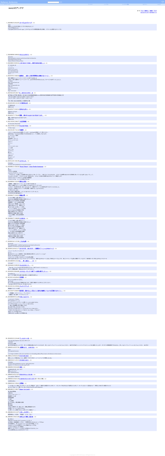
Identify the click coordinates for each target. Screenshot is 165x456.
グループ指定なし (145, 10)
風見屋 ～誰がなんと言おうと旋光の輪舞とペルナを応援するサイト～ (40, 290)
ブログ (155, 10)
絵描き (151, 10)
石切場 (21, 277)
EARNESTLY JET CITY (27, 378)
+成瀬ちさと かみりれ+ (27, 347)
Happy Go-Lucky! (24, 389)
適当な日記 (22, 181)
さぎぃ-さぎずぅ (24, 412)
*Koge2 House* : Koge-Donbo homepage (31, 166)
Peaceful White (23, 125)
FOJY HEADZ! (24, 356)
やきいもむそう (24, 297)
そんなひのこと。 (24, 265)
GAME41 (22, 218)
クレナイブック (24, 286)
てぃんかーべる (24, 338)
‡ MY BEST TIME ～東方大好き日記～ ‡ (31, 63)
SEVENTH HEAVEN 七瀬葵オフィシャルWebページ (36, 248)
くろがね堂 (22, 241)
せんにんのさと (24, 54)
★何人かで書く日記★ (26, 416)
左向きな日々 (23, 109)
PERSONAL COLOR (25, 374)
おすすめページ (153, 12)
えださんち (22, 161)
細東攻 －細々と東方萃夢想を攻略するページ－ (34, 75)
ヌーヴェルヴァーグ (25, 22)
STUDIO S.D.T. (24, 360)
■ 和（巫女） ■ (26, 261)
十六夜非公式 (23, 103)
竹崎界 (21, 130)
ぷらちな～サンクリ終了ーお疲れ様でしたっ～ (33, 271)
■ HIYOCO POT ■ (26, 93)
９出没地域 (22, 121)
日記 (20, 367)
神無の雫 (22, 195)
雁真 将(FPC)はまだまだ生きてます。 (31, 115)
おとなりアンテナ (145, 12)
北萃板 (21, 383)
